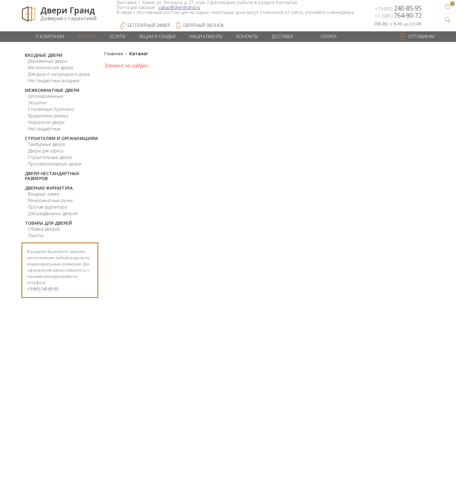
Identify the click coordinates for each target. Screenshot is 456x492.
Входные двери (43, 55)
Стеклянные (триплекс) (51, 109)
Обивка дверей (44, 229)
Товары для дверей (48, 223)
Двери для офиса (45, 151)
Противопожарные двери (54, 164)
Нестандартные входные (53, 81)
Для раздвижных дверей (53, 213)
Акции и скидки (157, 36)
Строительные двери (50, 157)
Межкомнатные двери (52, 90)
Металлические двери (50, 67)
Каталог (87, 36)
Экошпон (37, 103)
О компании (49, 36)
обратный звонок (203, 25)
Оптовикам (421, 36)
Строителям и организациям (61, 138)
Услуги (117, 36)
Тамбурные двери (46, 144)
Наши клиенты (206, 36)
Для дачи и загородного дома (59, 74)
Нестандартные (44, 129)
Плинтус (36, 235)
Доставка (282, 36)
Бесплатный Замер (148, 25)
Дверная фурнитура (49, 188)
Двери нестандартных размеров (52, 175)
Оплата (328, 36)
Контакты (247, 36)
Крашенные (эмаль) (48, 116)
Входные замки (43, 194)
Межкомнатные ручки (50, 200)
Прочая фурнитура (47, 207)
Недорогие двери (46, 122)
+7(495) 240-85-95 (43, 288)
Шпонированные (45, 96)
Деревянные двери (47, 61)
